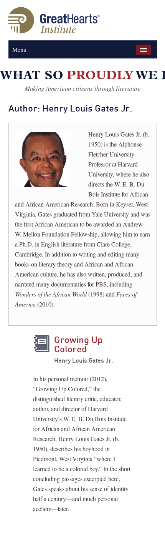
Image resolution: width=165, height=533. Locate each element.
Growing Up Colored (78, 344)
